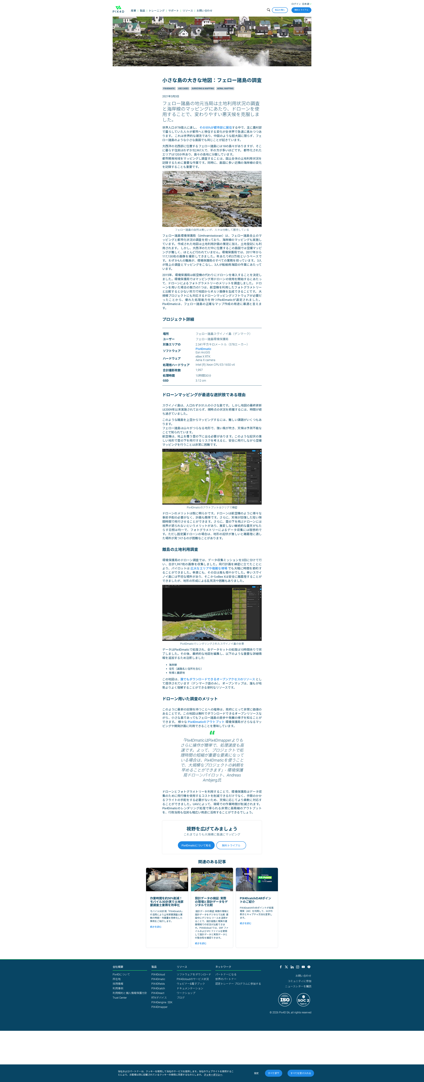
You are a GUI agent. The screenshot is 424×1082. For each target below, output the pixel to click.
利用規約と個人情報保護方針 (130, 993)
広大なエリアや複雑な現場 (208, 568)
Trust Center (120, 997)
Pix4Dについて (121, 974)
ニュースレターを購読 (298, 986)
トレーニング (157, 10)
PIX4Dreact (157, 993)
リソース (188, 10)
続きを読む (156, 927)
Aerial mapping (225, 88)
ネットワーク (223, 966)
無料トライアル (301, 10)
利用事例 (118, 988)
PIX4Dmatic (158, 979)
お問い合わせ (204, 10)
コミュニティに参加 (299, 981)
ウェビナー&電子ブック (191, 983)
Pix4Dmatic (169, 88)
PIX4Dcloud (158, 974)
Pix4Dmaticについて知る (196, 845)
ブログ (181, 997)
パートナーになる (226, 974)
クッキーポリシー (213, 1074)
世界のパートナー (226, 979)
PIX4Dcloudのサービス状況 (193, 979)
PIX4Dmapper (159, 1007)
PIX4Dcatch (158, 988)
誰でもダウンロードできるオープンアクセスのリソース (217, 679)
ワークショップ (186, 993)
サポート (173, 10)
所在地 (117, 979)
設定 (256, 1073)
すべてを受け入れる (301, 1073)
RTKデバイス (159, 997)
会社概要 (118, 966)
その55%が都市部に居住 (215, 127)
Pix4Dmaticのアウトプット (206, 722)
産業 (133, 10)
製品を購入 (280, 10)
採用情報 (118, 983)
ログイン (296, 4)
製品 (142, 10)
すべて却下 (273, 1073)
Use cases (183, 88)
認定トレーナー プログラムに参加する (238, 983)
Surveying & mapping (203, 88)
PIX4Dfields (158, 983)
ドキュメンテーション (190, 988)
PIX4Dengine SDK (161, 1002)
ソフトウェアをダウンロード (194, 974)
